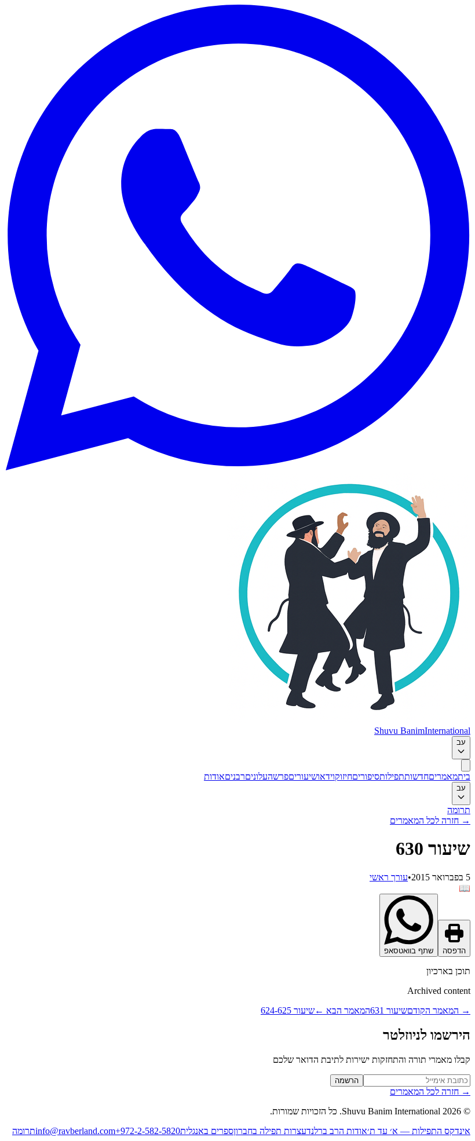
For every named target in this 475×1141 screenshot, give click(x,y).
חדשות (416, 776)
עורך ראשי (389, 877)
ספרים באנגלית (206, 1131)
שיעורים (302, 776)
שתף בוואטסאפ (408, 950)
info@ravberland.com (75, 1131)
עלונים (256, 776)
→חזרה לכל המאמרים (430, 820)
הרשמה (347, 1080)
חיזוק (343, 776)
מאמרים (443, 776)
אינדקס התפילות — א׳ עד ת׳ (418, 1131)
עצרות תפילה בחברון (269, 1131)
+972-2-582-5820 (147, 1131)
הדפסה (454, 950)
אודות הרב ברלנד (336, 1131)
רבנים (235, 776)
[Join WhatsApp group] (237, 467)
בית (464, 776)
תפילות (391, 776)
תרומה (458, 810)
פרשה (278, 776)
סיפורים (365, 776)
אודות (214, 776)
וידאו (326, 776)
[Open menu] (465, 765)
